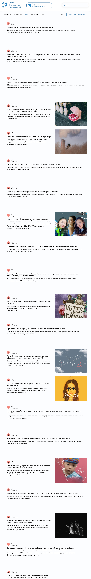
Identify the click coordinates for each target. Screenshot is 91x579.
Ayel (26, 14)
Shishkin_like (18, 14)
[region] (39, 5)
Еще (42, 14)
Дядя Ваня (34, 14)
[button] (62, 15)
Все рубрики (7, 14)
